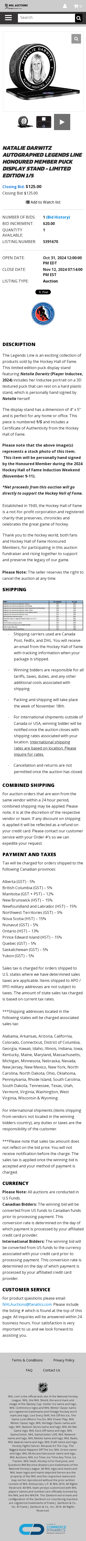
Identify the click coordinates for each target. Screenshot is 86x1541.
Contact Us (51, 1370)
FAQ (29, 1370)
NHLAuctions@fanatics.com (27, 1304)
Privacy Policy (63, 1360)
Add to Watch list (45, 202)
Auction (50, 281)
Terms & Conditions (27, 1360)
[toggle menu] (8, 17)
